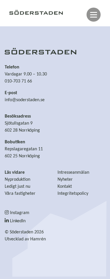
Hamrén (38, 239)
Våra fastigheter (20, 193)
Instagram (19, 213)
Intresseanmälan (73, 172)
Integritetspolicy (72, 193)
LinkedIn (17, 221)
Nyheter (65, 179)
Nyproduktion (17, 179)
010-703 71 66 (18, 81)
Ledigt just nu (17, 186)
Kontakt (64, 186)
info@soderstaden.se (25, 100)
